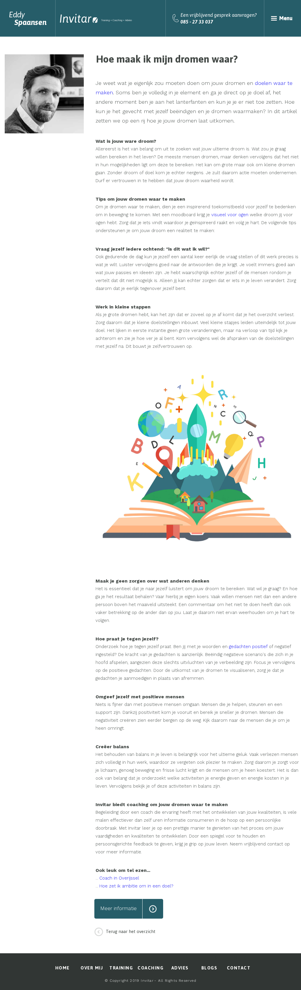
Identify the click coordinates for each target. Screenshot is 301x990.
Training (121, 967)
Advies (180, 967)
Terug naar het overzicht (130, 931)
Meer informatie (118, 908)
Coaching (150, 967)
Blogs (209, 967)
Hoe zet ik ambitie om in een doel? (136, 886)
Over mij (92, 967)
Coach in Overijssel (119, 878)
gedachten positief (248, 646)
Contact (239, 967)
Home (62, 967)
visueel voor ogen (229, 214)
